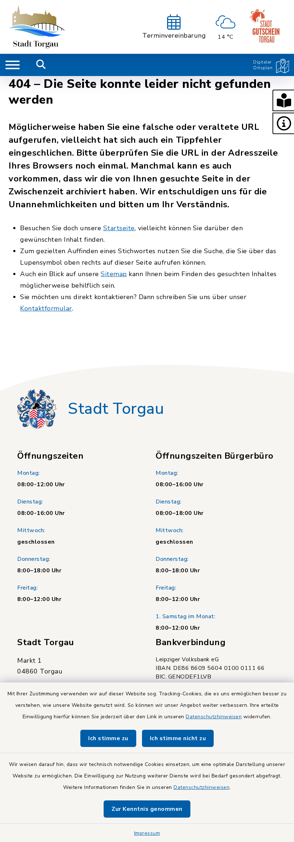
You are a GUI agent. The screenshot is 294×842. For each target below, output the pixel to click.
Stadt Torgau (116, 409)
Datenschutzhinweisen (214, 716)
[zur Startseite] (37, 27)
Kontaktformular (46, 308)
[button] (283, 100)
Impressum (147, 833)
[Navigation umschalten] (12, 65)
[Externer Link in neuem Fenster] (265, 26)
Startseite (119, 228)
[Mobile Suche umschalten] (41, 65)
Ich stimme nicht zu (178, 738)
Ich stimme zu (108, 738)
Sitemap (114, 274)
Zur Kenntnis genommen (147, 809)
